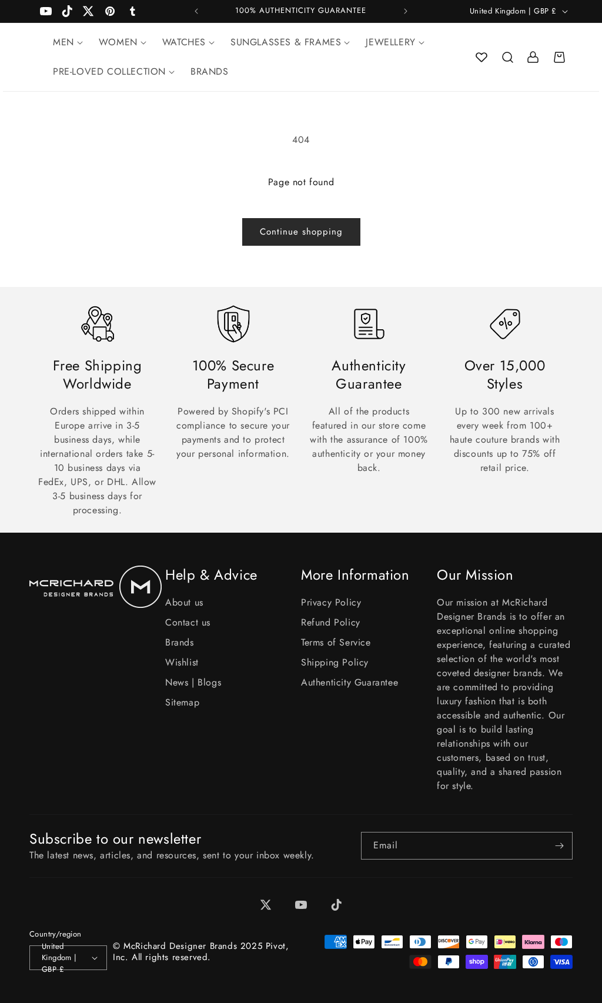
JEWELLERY (390, 42)
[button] (507, 57)
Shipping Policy (335, 662)
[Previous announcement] (196, 11)
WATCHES (184, 42)
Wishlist (182, 662)
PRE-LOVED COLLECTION (109, 71)
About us (184, 602)
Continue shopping (301, 231)
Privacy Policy (331, 602)
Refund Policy (330, 622)
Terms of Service (336, 642)
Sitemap (182, 702)
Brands (179, 642)
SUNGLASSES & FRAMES (285, 42)
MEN (63, 42)
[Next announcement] (406, 11)
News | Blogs (193, 682)
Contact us (187, 622)
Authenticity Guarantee (349, 682)
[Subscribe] (559, 846)
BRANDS (209, 71)
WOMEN (118, 42)
